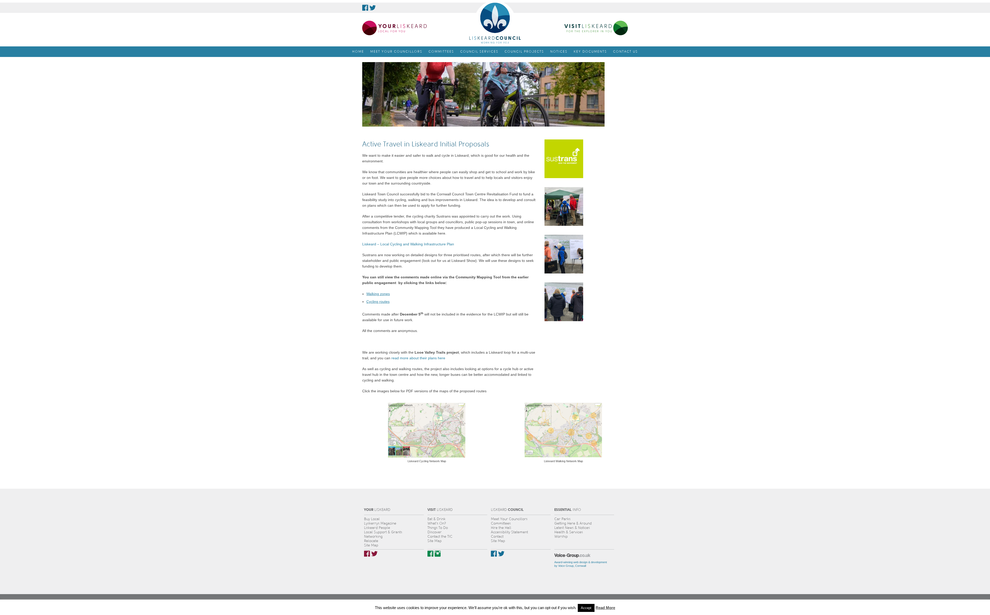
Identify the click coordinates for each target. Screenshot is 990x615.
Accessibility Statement (509, 532)
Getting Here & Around (573, 523)
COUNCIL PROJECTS (524, 51)
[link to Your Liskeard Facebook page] (367, 554)
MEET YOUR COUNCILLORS (396, 51)
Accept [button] (586, 608)
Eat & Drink (436, 519)
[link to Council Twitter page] (372, 8)
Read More (605, 607)
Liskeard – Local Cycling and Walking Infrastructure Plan (408, 244)
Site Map (371, 545)
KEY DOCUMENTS (590, 51)
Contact (497, 536)
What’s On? (436, 523)
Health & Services (568, 532)
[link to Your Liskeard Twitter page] (374, 554)
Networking (373, 536)
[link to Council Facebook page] (365, 8)
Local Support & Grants (383, 532)
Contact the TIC (439, 536)
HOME (358, 51)
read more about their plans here (418, 358)
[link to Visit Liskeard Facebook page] (430, 554)
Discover (434, 532)
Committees (501, 523)
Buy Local (372, 519)
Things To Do (437, 528)
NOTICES (558, 51)
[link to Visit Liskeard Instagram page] (438, 554)
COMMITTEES (441, 51)
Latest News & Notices (572, 528)
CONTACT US (625, 51)
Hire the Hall (501, 528)
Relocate (371, 541)
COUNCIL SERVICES (479, 51)
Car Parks (562, 519)
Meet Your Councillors (509, 519)
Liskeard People (377, 528)
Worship (561, 536)
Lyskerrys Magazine (380, 523)
